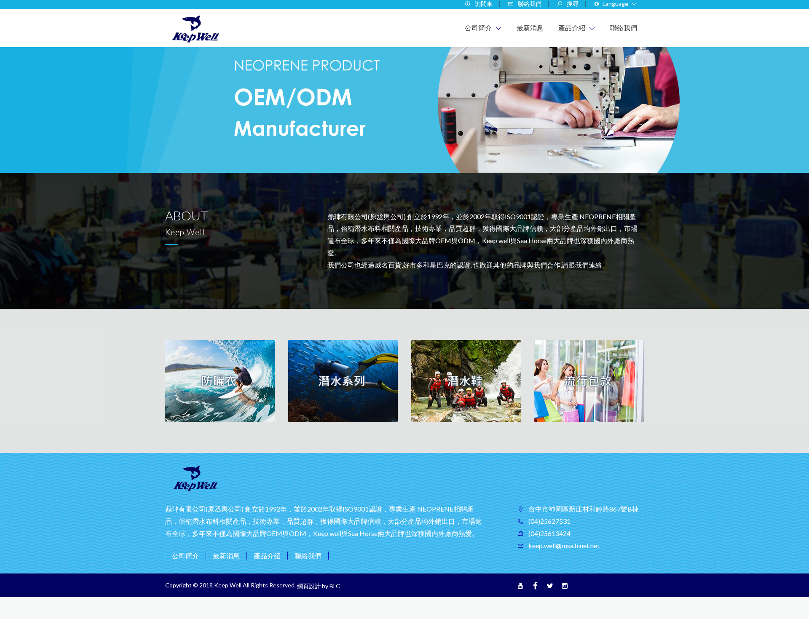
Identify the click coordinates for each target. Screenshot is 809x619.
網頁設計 (309, 586)
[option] (219, 381)
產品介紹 (267, 556)
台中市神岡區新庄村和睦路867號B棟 (583, 509)
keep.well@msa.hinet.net (563, 545)
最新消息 (226, 556)
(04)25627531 (549, 521)
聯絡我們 (308, 556)
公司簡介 (185, 556)
